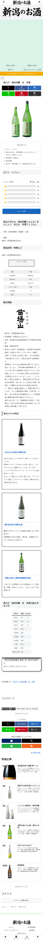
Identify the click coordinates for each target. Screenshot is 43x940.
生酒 (29, 709)
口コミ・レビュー (12, 149)
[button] (34, 93)
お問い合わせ (21, 933)
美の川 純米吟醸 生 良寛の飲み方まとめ (20, 164)
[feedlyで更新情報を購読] (11, 746)
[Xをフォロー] (31, 741)
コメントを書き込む (21, 900)
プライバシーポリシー (11, 930)
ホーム (11, 927)
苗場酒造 (6, 709)
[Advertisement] (21, 41)
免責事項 (32, 930)
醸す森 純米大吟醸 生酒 (13, 524)
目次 (18, 145)
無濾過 (36, 709)
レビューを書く (21, 211)
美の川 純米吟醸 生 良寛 (24, 682)
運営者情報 (31, 927)
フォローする (8, 698)
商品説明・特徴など (12, 158)
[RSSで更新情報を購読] (31, 746)
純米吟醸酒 (22, 709)
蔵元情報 (9, 161)
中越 (13, 709)
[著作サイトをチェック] (11, 741)
